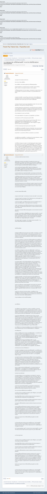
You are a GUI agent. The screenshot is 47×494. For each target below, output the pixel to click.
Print (42, 69)
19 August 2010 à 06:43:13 (19, 154)
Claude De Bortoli (9, 73)
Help (34, 492)
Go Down (5, 69)
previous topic (35, 66)
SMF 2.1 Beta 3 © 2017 (6, 492)
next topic (41, 66)
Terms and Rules (38, 492)
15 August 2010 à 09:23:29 (19, 73)
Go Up (5, 478)
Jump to (27, 485)
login (27, 44)
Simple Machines (12, 492)
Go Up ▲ (42, 492)
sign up (31, 44)
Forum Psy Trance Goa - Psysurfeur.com (16, 47)
